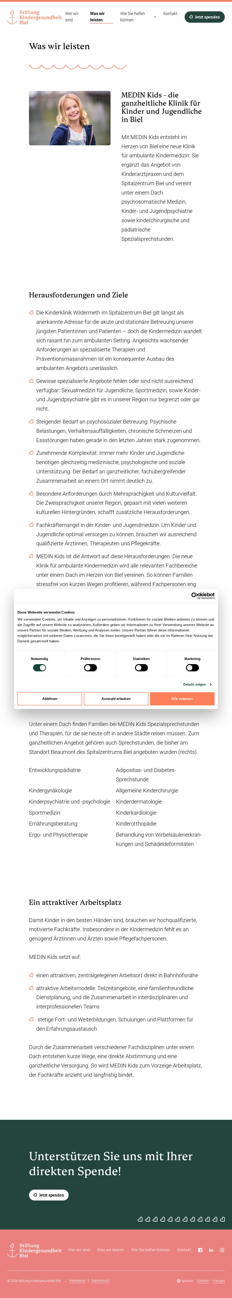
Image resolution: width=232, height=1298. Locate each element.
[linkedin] (211, 1250)
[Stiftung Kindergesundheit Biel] (34, 17)
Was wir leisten (110, 1249)
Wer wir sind (79, 1249)
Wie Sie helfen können (150, 1249)
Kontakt (184, 1249)
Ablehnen (50, 699)
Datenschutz (100, 1280)
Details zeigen (194, 684)
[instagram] (222, 1250)
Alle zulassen (182, 699)
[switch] (90, 667)
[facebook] (200, 1250)
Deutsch (203, 1281)
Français (219, 1281)
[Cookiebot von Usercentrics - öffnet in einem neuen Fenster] (195, 595)
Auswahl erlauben (116, 699)
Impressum (77, 1280)
